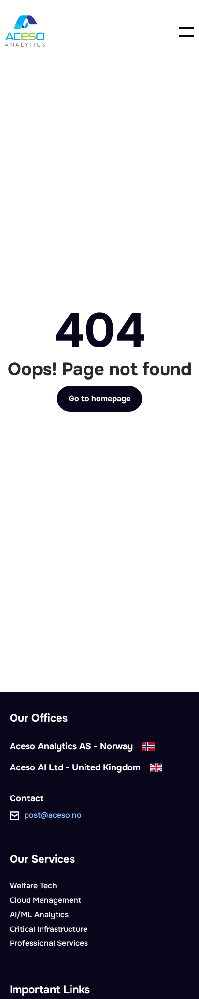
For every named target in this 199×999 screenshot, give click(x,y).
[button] (186, 32)
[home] (25, 32)
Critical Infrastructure (48, 929)
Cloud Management (45, 900)
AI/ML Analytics (39, 915)
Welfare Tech (33, 886)
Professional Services (49, 943)
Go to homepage (99, 398)
